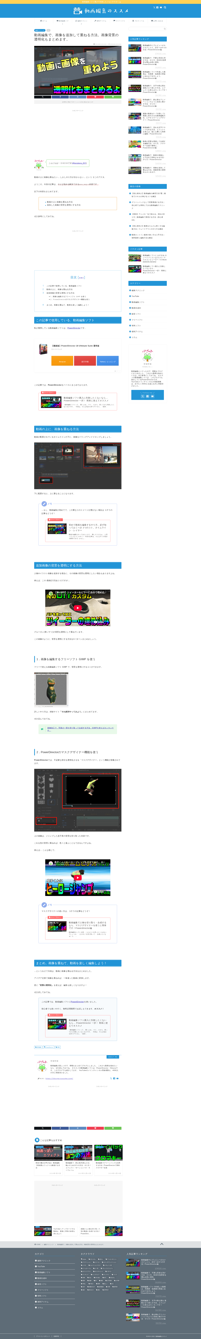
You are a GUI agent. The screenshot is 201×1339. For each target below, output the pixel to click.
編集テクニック (82, 21)
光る (90, 1277)
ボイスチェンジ (99, 1271)
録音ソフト (136, 314)
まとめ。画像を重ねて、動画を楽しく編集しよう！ (68, 305)
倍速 (84, 1277)
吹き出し (113, 1277)
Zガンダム (93, 1259)
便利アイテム (101, 21)
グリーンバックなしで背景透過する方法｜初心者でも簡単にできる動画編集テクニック (148, 205)
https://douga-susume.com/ (59, 1078)
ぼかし (101, 1259)
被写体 (115, 1287)
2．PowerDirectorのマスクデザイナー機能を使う (70, 299)
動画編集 (38, 1047)
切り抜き (97, 1277)
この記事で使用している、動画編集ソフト (64, 286)
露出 (99, 1290)
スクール (97, 1262)
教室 (102, 1280)
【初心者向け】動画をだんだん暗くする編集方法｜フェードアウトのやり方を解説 (148, 227)
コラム (134, 337)
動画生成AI (136, 308)
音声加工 (106, 1290)
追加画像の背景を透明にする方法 (60, 293)
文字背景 (109, 1280)
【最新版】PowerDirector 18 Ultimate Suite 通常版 (75, 346)
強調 (90, 1280)
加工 (105, 1277)
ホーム (44, 21)
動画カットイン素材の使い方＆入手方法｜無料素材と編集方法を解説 (148, 236)
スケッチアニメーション (110, 1262)
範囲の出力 (92, 1287)
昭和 (99, 1283)
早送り (92, 1283)
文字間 (117, 1280)
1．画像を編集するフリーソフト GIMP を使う (68, 296)
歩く (113, 1283)
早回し (84, 1283)
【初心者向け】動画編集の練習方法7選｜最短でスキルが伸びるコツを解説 (149, 195)
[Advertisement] (77, 129)
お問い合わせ (158, 21)
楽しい (106, 1283)
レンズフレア (95, 1274)
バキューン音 (108, 1265)
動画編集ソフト (64, 21)
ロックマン (106, 1274)
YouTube (135, 296)
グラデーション (87, 1262)
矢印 (84, 1287)
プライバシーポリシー (43, 1336)
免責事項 (56, 1336)
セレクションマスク (95, 1265)
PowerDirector (73, 328)
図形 (84, 1280)
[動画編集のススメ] (100, 14)
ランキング (85, 1274)
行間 (109, 1287)
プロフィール (139, 21)
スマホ (84, 1265)
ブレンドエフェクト (107, 1268)
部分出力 (91, 1290)
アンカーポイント (112, 1259)
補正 (84, 1290)
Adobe (84, 1259)
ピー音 (96, 1268)
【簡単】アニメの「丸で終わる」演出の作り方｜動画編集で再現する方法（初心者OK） (148, 217)
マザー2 (109, 1271)
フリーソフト (120, 21)
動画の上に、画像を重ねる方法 (60, 289)
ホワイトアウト (87, 1271)
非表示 (81, 278)
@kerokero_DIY (79, 163)
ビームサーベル (87, 1268)
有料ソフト (136, 326)
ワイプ (115, 1274)
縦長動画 (101, 1287)
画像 (58, 1047)
